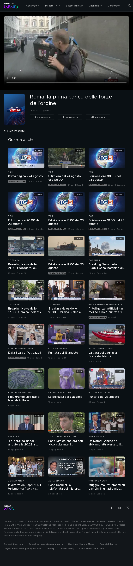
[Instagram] (119, 507)
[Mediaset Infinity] (11, 5)
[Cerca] (130, 6)
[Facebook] (111, 507)
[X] (127, 507)
